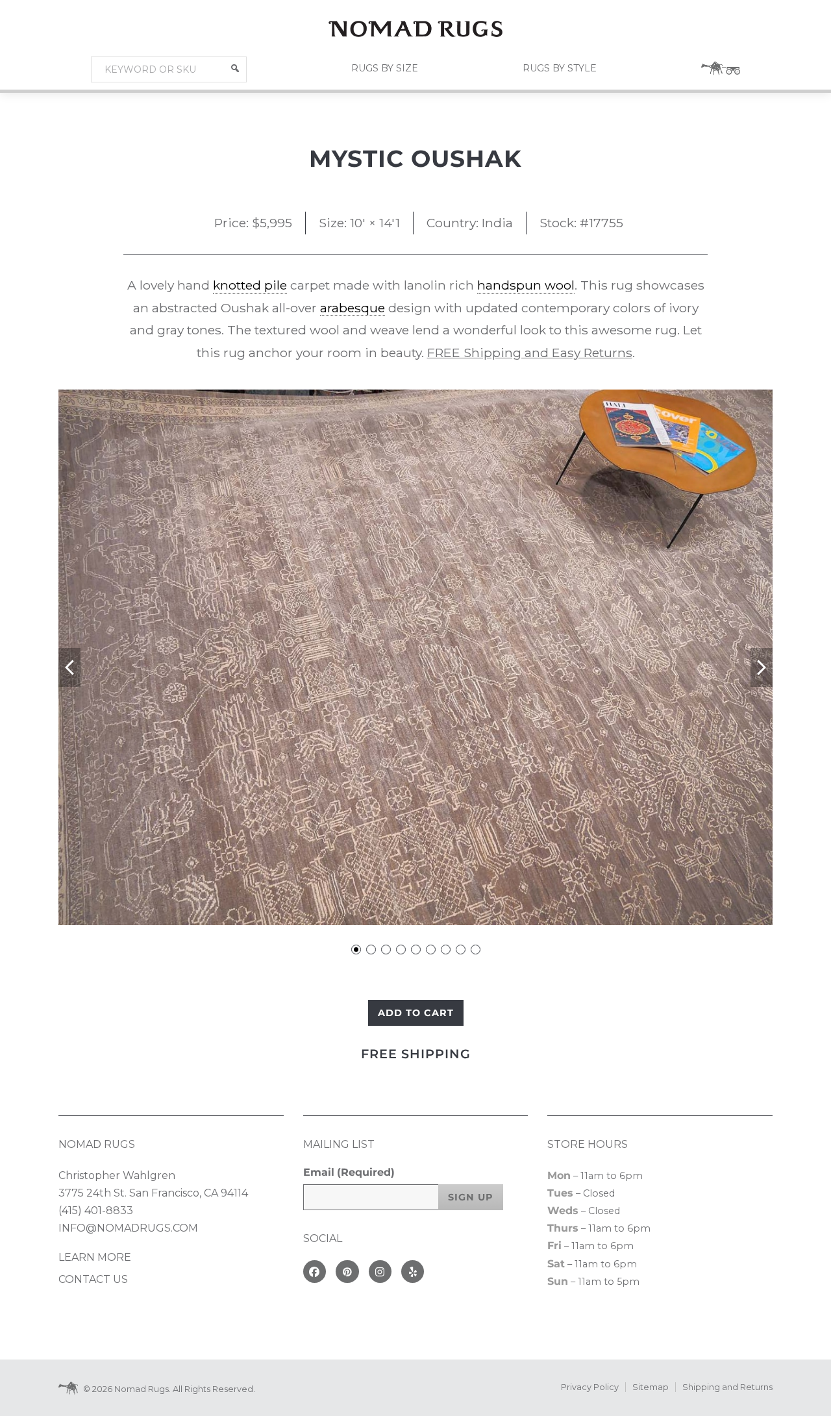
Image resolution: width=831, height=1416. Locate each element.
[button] (235, 68)
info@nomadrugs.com (128, 1228)
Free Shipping (416, 1054)
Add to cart (416, 1013)
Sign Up (470, 1197)
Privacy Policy (590, 1387)
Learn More (94, 1257)
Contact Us (93, 1279)
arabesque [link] (352, 308)
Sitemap (650, 1387)
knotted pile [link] (250, 285)
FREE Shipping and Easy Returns (529, 352)
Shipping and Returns (727, 1387)
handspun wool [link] (526, 285)
